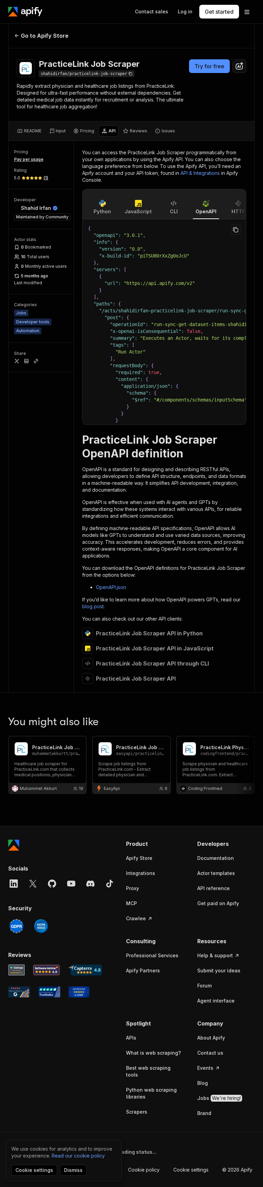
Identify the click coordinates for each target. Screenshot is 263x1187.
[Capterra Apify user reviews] (85, 969)
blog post (93, 606)
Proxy (132, 888)
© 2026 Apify (237, 1170)
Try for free (209, 66)
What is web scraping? (153, 1053)
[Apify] (25, 11)
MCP (131, 903)
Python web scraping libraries (151, 1093)
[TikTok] (109, 883)
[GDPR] (16, 926)
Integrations (140, 873)
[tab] (29, 130)
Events (205, 1068)
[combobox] (239, 66)
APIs (131, 1038)
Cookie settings (191, 1170)
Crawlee (136, 918)
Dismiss (73, 1170)
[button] (155, 844)
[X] (32, 883)
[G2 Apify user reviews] (19, 991)
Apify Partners (143, 970)
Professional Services (152, 955)
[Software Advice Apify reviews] (46, 969)
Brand (204, 1113)
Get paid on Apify (218, 903)
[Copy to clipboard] (235, 230)
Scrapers (136, 1112)
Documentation (215, 858)
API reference (213, 888)
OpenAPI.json (111, 587)
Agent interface (216, 1001)
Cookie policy (144, 1170)
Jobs (219, 1098)
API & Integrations (200, 173)
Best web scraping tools (148, 1071)
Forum (204, 985)
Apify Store (139, 858)
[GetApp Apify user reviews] (16, 969)
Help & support (215, 955)
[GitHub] (52, 883)
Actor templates (216, 873)
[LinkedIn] (13, 883)
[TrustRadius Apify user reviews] (49, 991)
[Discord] (90, 883)
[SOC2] (41, 926)
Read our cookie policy (78, 1156)
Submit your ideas (218, 970)
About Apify (211, 1038)
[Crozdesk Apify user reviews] (78, 991)
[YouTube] (71, 883)
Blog (202, 1083)
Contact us (210, 1053)
